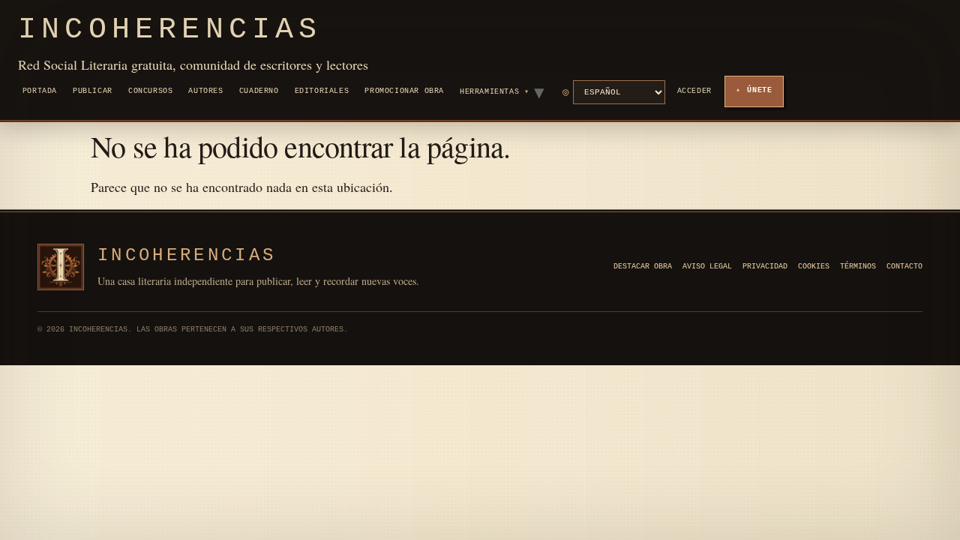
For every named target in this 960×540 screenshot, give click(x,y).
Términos (858, 266)
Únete (759, 90)
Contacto (904, 266)
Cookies (814, 266)
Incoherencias (170, 29)
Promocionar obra (404, 91)
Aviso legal (707, 266)
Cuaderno (259, 91)
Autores (205, 91)
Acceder (694, 91)
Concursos (150, 91)
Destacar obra (643, 266)
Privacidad (765, 266)
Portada (39, 91)
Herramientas (489, 92)
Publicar (92, 91)
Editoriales (322, 91)
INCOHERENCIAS (187, 255)
